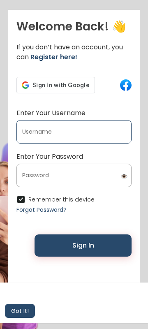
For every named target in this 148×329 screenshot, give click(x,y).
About (90, 279)
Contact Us (63, 279)
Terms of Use (87, 272)
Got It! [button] (20, 311)
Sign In (83, 245)
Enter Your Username (51, 113)
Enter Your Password (49, 156)
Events (112, 279)
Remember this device (61, 199)
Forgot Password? (41, 210)
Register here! (53, 57)
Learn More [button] (114, 300)
